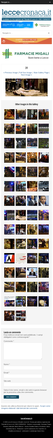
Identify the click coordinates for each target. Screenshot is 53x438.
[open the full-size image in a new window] (26, 96)
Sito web (7, 381)
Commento (9, 341)
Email (6, 373)
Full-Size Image (25, 73)
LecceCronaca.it (26, 418)
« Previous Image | (11, 73)
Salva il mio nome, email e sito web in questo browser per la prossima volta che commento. (25, 391)
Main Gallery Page (41, 73)
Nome (7, 364)
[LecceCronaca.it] (26, 20)
